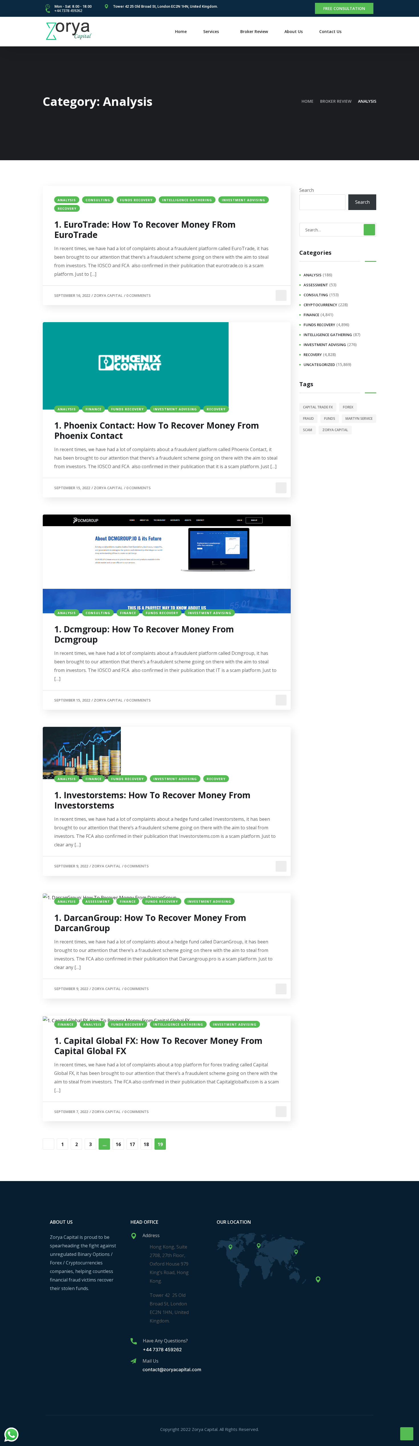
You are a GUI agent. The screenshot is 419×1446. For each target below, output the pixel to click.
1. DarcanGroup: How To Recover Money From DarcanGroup (150, 923)
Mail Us (150, 1361)
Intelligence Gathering (187, 200)
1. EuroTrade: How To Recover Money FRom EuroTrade (145, 229)
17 (132, 1144)
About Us (293, 31)
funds (329, 418)
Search (306, 190)
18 (146, 1144)
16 (118, 1144)
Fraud (308, 418)
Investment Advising (243, 200)
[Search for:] (337, 230)
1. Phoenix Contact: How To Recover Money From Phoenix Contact (156, 430)
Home (181, 31)
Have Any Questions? (165, 1341)
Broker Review (254, 31)
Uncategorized (319, 364)
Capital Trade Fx (318, 407)
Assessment (98, 901)
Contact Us (330, 31)
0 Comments (138, 295)
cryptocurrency (320, 304)
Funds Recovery (136, 200)
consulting (98, 200)
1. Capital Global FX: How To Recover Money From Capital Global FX (158, 1046)
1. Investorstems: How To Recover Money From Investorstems (152, 800)
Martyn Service (359, 418)
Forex (348, 407)
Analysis (67, 200)
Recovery (67, 208)
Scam (307, 429)
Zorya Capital (108, 295)
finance (93, 409)
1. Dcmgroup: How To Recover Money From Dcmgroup (144, 634)
